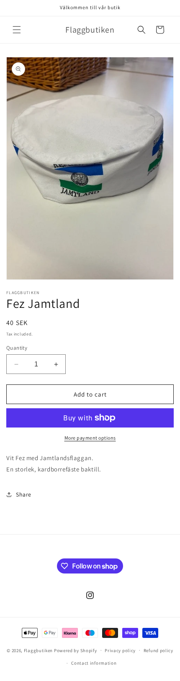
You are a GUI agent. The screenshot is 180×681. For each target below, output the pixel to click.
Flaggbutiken (38, 650)
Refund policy (158, 650)
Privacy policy (120, 650)
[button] (17, 29)
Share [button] (23, 494)
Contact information (93, 663)
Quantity (16, 347)
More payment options (90, 438)
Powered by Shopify (75, 650)
